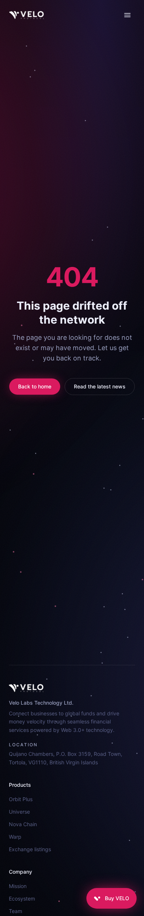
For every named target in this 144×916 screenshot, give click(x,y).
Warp (15, 837)
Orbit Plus (20, 799)
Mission (18, 886)
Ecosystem (22, 898)
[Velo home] (26, 15)
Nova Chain (23, 824)
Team (15, 911)
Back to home (34, 386)
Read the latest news (100, 386)
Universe (19, 811)
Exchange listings (30, 849)
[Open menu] (127, 15)
